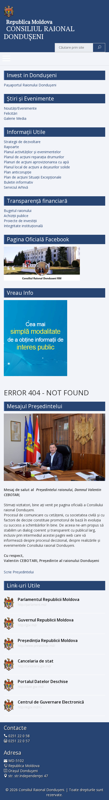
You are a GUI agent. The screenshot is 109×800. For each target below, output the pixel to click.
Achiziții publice (16, 215)
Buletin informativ (18, 182)
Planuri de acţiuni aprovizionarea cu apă (36, 162)
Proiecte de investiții (20, 220)
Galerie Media (15, 118)
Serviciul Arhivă (16, 187)
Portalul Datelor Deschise (43, 681)
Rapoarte (11, 146)
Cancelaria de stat (35, 661)
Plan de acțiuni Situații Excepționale (32, 177)
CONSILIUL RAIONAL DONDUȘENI (39, 32)
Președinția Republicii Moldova (48, 640)
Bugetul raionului (17, 210)
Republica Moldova (29, 21)
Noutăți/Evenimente (20, 108)
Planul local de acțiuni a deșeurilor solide (37, 167)
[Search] (99, 47)
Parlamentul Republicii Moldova (48, 599)
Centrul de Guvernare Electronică (51, 702)
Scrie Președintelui (19, 572)
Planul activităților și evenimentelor (32, 151)
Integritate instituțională (23, 225)
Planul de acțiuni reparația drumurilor (34, 156)
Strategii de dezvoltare (22, 141)
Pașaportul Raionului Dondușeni (30, 85)
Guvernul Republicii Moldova (46, 620)
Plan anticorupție (17, 172)
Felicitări (10, 113)
